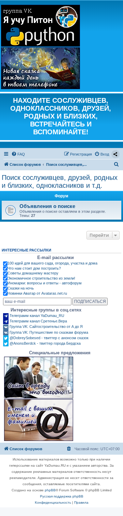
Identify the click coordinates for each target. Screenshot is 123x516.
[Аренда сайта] (38, 377)
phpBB (50, 490)
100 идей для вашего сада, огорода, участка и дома (52, 263)
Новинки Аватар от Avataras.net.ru (37, 293)
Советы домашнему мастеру (33, 273)
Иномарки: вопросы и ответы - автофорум (45, 283)
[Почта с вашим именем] (38, 420)
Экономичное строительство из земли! (41, 278)
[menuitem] (18, 154)
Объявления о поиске (47, 206)
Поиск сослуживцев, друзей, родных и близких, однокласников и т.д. (60, 181)
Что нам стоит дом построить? (34, 268)
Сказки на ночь (21, 288)
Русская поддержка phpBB (61, 496)
